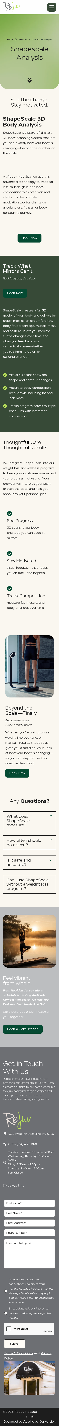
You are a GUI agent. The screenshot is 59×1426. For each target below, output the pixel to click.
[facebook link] (26, 1417)
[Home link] (11, 7)
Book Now (30, 238)
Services (23, 39)
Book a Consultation (23, 1029)
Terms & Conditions (18, 1353)
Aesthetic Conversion (39, 1421)
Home (10, 39)
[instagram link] (32, 1417)
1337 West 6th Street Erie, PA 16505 (31, 1133)
